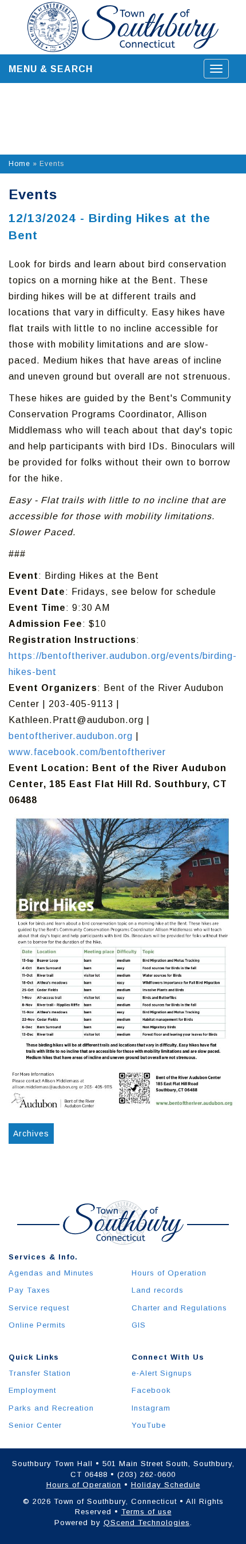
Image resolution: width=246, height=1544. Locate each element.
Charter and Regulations (179, 1308)
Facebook (151, 1390)
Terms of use (146, 1511)
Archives (31, 1133)
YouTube (149, 1425)
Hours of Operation (169, 1273)
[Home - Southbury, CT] (123, 27)
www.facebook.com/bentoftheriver (87, 752)
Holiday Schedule (165, 1484)
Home (19, 164)
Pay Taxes (29, 1290)
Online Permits (37, 1325)
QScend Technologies (147, 1522)
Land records (158, 1290)
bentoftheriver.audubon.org (71, 736)
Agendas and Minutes (51, 1273)
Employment (32, 1390)
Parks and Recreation (51, 1408)
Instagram (151, 1408)
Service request (39, 1308)
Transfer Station (40, 1373)
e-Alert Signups (162, 1373)
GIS (139, 1325)
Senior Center (35, 1425)
